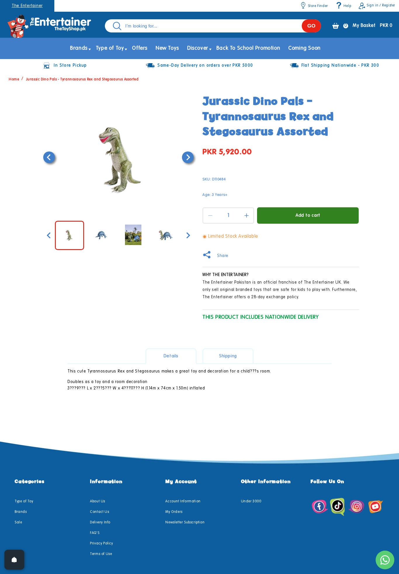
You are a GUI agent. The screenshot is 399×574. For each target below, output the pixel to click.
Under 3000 (251, 501)
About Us (97, 501)
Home (14, 79)
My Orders (173, 512)
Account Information (182, 501)
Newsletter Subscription (184, 522)
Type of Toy (24, 501)
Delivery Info (100, 522)
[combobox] (213, 25)
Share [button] (222, 256)
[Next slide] (188, 157)
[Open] (14, 560)
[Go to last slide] (49, 157)
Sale (18, 522)
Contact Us (99, 512)
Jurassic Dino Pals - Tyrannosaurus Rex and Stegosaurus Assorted (82, 79)
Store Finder (318, 6)
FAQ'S (94, 533)
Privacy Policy (101, 543)
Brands (21, 512)
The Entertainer (27, 6)
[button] (79, 48)
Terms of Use (101, 554)
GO (311, 26)
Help (347, 6)
